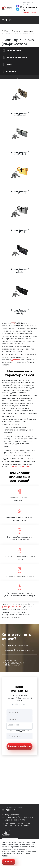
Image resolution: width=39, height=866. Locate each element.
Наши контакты (19, 689)
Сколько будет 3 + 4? (19, 731)
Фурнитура (11, 71)
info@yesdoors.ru (19, 704)
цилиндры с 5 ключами (12, 607)
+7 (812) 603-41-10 (30, 8)
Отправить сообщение (19, 746)
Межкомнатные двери (17, 57)
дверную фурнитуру (19, 467)
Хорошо (8, 861)
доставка (15, 360)
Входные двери (14, 50)
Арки (9, 64)
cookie (34, 842)
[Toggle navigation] (34, 20)
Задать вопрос (29, 12)
